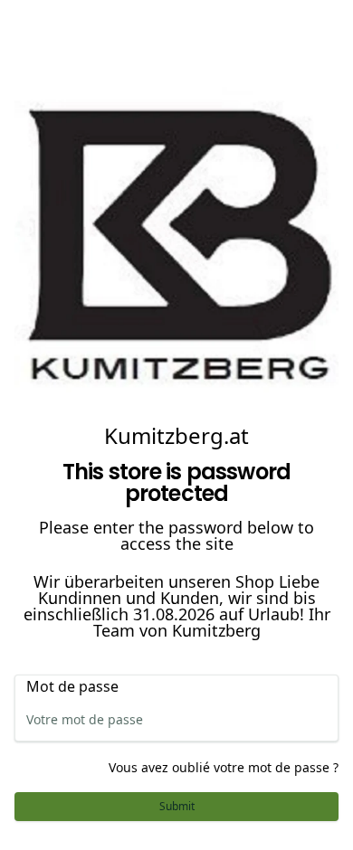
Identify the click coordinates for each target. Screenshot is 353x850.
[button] (176, 806)
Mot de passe (72, 686)
